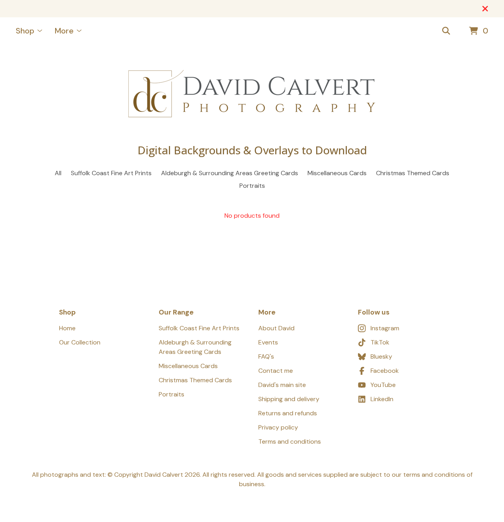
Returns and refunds (287, 413)
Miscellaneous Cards (337, 173)
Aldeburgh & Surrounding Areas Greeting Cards (229, 173)
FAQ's (266, 356)
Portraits (252, 185)
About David (276, 328)
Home (67, 328)
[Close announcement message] (485, 8)
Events (268, 342)
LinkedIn (382, 399)
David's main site (282, 385)
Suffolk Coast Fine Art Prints (111, 173)
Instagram (385, 328)
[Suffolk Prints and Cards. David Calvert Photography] (252, 93)
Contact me (275, 371)
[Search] (446, 31)
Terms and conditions (289, 441)
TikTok (380, 342)
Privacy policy (278, 427)
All (58, 173)
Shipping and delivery (288, 399)
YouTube (383, 385)
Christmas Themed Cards (412, 173)
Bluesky (381, 356)
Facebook (385, 371)
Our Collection (79, 342)
